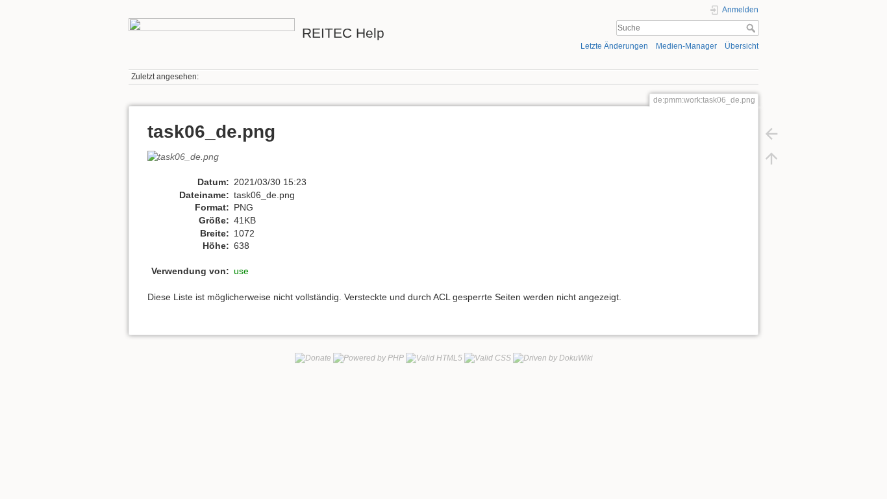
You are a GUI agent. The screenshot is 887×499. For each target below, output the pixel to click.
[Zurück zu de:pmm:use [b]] (771, 134)
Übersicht (741, 46)
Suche (752, 27)
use (241, 271)
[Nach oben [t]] (771, 158)
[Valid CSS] (487, 357)
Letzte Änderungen (614, 46)
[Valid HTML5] (434, 357)
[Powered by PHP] (368, 357)
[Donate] (313, 357)
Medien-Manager (686, 46)
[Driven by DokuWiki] (553, 357)
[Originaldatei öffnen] (189, 162)
